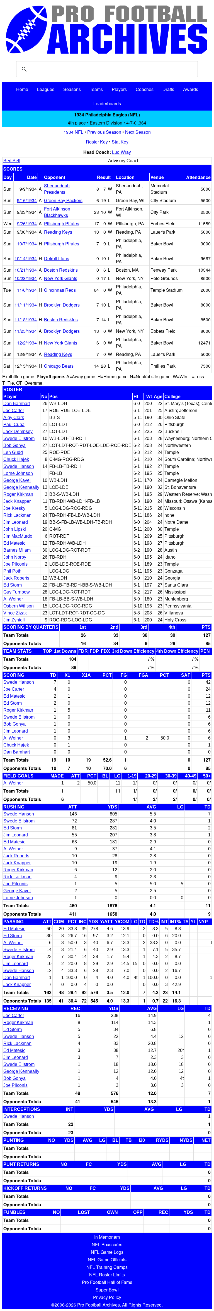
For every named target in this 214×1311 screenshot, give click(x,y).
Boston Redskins (61, 270)
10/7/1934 (27, 243)
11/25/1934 (25, 331)
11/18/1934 (25, 319)
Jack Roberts (16, 578)
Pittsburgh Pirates (61, 223)
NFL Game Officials (107, 1259)
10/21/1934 (25, 270)
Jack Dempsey (18, 431)
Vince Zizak (15, 613)
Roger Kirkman (18, 494)
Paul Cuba (14, 424)
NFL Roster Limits (107, 1274)
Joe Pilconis (15, 564)
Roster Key (97, 141)
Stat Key (120, 141)
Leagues (45, 89)
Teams (96, 89)
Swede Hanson (18, 466)
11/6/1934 (27, 290)
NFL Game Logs (107, 1252)
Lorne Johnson (18, 473)
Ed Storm (12, 585)
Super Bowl (107, 1289)
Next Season (138, 132)
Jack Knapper (17, 501)
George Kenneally (21, 487)
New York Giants (60, 278)
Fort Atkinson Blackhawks (57, 211)
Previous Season (104, 132)
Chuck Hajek (16, 459)
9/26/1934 (27, 223)
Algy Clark (13, 417)
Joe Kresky (14, 508)
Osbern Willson (18, 606)
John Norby (14, 557)
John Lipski (14, 529)
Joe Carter (13, 410)
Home (22, 89)
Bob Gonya (14, 445)
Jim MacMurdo (17, 536)
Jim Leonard (15, 522)
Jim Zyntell (14, 620)
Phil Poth (12, 571)
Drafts (168, 89)
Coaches (145, 89)
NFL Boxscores (107, 1244)
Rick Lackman (17, 515)
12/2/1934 (27, 342)
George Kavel (17, 480)
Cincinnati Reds (60, 290)
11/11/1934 (25, 305)
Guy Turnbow (16, 592)
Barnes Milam (17, 550)
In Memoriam (107, 1237)
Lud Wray (121, 152)
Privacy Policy (107, 1297)
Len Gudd (13, 452)
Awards (190, 89)
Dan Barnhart (16, 403)
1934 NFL (73, 132)
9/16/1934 (27, 200)
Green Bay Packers (63, 200)
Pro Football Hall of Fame (107, 1282)
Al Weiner (13, 599)
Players (119, 89)
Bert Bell (11, 160)
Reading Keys (58, 232)
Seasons (72, 89)
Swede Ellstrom (19, 438)
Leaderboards (107, 103)
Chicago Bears (59, 366)
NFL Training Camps (107, 1267)
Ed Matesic (14, 543)
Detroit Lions (56, 258)
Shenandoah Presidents (57, 188)
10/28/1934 (25, 278)
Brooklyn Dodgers (62, 305)
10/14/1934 (25, 258)
